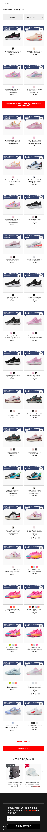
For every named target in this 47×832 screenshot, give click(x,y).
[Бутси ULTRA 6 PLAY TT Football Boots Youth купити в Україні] (13, 633)
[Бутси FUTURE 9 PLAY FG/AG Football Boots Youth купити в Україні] (34, 555)
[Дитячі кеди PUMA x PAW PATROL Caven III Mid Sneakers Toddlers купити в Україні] (13, 515)
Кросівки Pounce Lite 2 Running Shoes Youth (34, 220)
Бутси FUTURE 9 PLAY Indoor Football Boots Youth (12, 610)
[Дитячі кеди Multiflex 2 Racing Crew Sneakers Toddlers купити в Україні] (34, 165)
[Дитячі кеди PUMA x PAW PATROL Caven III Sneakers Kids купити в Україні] (13, 555)
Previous (5, 771)
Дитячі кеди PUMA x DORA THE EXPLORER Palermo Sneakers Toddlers (12, 221)
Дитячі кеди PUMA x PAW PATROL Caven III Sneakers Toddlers (34, 531)
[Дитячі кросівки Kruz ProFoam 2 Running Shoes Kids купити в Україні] (13, 321)
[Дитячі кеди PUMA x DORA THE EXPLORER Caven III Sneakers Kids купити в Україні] (34, 75)
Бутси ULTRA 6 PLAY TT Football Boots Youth (12, 648)
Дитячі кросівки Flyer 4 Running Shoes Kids (34, 298)
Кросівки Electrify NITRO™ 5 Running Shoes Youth (34, 259)
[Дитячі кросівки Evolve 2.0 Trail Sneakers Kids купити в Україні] (13, 399)
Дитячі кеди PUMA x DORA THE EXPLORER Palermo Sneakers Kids (12, 91)
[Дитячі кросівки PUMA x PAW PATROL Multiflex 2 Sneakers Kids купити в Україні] (13, 475)
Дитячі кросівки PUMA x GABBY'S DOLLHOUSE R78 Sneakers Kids (12, 727)
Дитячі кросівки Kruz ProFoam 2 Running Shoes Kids (12, 337)
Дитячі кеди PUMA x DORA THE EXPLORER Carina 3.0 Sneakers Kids (12, 181)
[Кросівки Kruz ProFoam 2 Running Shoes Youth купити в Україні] (13, 360)
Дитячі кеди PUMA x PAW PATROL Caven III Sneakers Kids (12, 571)
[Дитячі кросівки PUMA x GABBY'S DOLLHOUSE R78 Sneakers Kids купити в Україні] (13, 711)
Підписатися (23, 826)
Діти (7, 3)
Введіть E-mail (13, 818)
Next (42, 771)
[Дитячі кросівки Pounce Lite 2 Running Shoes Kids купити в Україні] (13, 36)
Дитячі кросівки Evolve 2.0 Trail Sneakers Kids (13, 414)
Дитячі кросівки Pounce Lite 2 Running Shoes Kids (13, 51)
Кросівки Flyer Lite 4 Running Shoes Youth (13, 298)
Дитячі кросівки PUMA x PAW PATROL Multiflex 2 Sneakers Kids (12, 491)
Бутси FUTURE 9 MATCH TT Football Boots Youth (34, 51)
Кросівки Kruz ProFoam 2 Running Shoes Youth (13, 376)
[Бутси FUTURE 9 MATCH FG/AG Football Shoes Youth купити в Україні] (34, 633)
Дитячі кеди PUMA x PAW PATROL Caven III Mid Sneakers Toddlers (13, 531)
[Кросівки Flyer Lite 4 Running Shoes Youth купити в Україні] (13, 283)
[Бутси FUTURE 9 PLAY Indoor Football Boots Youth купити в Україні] (13, 594)
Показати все (23, 748)
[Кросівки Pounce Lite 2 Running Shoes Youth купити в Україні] (34, 205)
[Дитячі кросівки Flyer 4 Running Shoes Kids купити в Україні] (34, 283)
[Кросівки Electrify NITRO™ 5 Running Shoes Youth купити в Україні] (34, 244)
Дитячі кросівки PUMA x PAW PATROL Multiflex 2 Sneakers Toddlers (34, 491)
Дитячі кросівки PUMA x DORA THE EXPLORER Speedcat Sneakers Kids (34, 141)
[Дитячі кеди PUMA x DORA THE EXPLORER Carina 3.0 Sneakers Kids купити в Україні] (13, 165)
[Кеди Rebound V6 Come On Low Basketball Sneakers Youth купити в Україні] (34, 671)
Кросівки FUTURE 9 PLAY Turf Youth (34, 610)
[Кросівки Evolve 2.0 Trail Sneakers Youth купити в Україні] (13, 437)
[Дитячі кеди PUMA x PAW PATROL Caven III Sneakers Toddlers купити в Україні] (34, 515)
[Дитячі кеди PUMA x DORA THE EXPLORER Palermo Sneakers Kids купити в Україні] (13, 75)
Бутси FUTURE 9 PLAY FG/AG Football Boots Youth (34, 570)
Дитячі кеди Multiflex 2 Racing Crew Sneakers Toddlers (34, 181)
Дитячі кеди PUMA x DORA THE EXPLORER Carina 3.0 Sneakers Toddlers (12, 141)
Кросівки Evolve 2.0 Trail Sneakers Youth (12, 452)
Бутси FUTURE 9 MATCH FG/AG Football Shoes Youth (34, 648)
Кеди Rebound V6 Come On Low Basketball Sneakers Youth (34, 687)
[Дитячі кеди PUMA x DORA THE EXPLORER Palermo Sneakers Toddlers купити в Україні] (13, 205)
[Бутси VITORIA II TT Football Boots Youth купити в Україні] (34, 711)
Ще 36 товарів (23, 741)
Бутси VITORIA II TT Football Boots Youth (34, 726)
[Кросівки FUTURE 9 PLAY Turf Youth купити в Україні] (34, 594)
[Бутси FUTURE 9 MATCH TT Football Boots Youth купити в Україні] (34, 36)
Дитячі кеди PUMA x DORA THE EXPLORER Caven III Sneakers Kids (34, 91)
